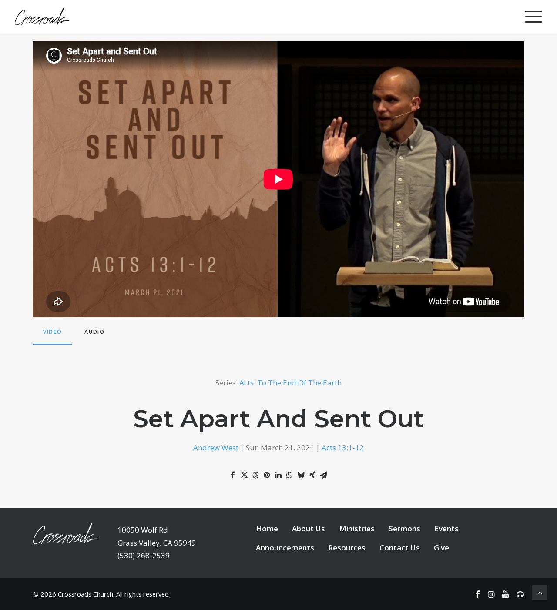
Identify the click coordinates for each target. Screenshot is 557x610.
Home (267, 528)
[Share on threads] (255, 475)
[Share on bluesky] (300, 475)
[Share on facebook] (233, 475)
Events (446, 528)
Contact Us (399, 548)
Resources (347, 548)
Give (441, 548)
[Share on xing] (312, 475)
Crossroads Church (85, 594)
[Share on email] (323, 475)
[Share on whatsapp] (289, 475)
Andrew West (215, 447)
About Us (308, 528)
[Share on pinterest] (267, 475)
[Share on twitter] (244, 475)
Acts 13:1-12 (343, 447)
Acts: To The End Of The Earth (290, 383)
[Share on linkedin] (278, 475)
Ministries (357, 528)
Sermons (404, 528)
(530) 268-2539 (143, 555)
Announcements (285, 548)
